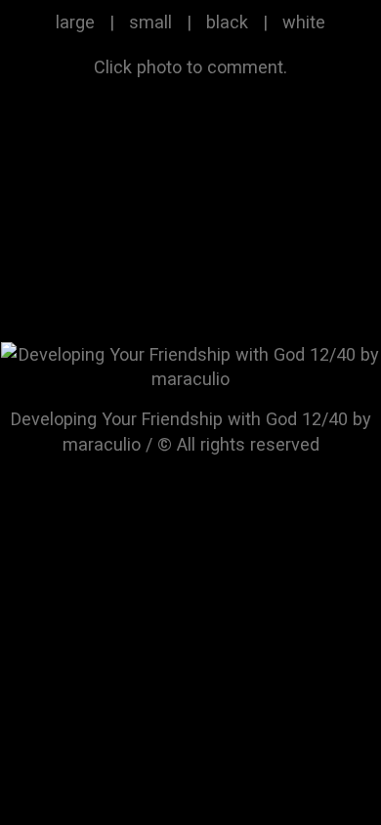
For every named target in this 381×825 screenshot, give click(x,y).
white (303, 22)
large (75, 22)
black (227, 22)
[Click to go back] (190, 365)
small (150, 22)
